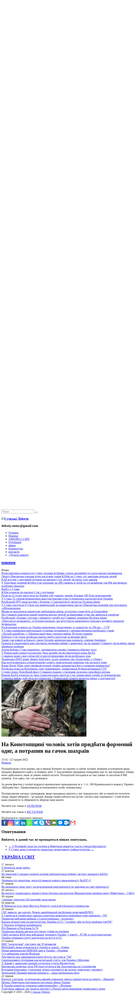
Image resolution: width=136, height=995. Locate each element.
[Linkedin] (23, 823)
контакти (13, 551)
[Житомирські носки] (68, 81)
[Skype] (42, 823)
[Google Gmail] (73, 823)
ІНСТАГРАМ (35, 811)
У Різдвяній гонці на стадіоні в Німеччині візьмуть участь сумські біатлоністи (57, 846)
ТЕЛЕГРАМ (34, 805)
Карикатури (15, 548)
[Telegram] (35, 823)
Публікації (14, 542)
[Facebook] (4, 823)
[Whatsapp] (29, 823)
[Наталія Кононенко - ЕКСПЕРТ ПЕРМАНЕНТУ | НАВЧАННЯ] (68, 108)
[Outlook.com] (66, 823)
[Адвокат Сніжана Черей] (68, 54)
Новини (13, 535)
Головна (13, 532)
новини (8, 562)
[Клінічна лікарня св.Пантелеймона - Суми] (68, 26)
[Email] (54, 823)
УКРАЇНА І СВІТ (19, 539)
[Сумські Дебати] (15, 519)
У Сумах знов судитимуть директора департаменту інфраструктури (51, 849)
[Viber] (48, 823)
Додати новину (18, 554)
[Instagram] (11, 823)
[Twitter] (17, 823)
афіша (12, 545)
